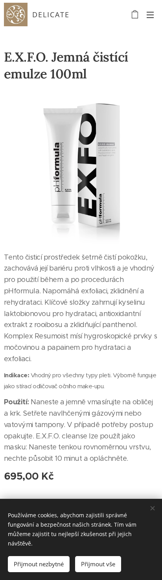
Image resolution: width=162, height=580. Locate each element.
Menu (150, 14)
